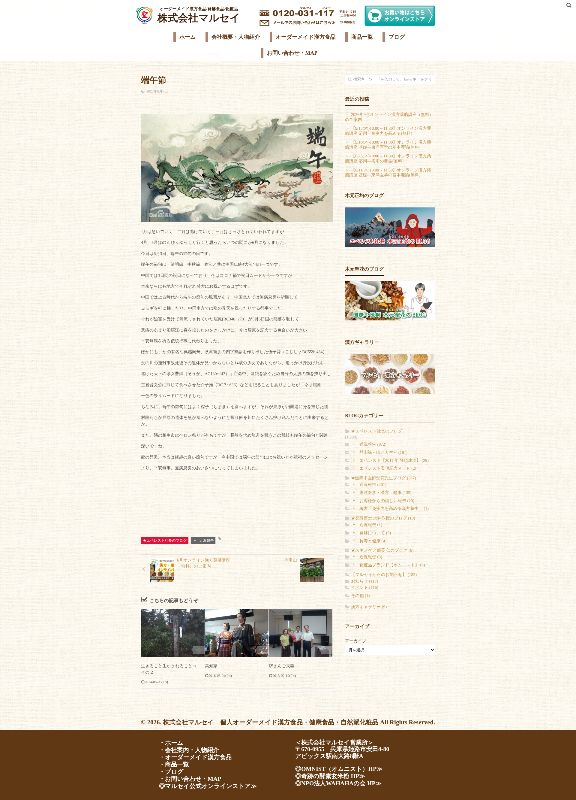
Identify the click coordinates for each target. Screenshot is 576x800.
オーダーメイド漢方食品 (306, 37)
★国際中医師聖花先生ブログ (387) (383, 478)
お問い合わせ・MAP (292, 53)
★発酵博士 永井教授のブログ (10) (383, 518)
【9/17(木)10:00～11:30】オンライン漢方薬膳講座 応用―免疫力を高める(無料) (388, 131)
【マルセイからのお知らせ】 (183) (384, 575)
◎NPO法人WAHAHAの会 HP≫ (338, 783)
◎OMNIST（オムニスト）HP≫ (338, 769)
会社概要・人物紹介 (236, 37)
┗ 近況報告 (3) (366, 557)
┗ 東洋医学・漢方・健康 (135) (381, 493)
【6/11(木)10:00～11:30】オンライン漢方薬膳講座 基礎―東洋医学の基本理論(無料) (388, 173)
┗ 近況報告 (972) (368, 444)
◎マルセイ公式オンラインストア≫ (208, 786)
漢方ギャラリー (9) (369, 607)
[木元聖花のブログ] (390, 300)
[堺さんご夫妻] (300, 633)
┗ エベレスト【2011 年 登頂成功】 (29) (390, 461)
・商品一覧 (174, 764)
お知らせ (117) (364, 581)
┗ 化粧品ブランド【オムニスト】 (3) (388, 565)
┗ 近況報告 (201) (368, 485)
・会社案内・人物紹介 (189, 750)
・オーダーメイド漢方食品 (195, 757)
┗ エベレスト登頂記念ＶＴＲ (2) (383, 468)
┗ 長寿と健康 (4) (368, 541)
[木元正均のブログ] (390, 227)
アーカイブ (355, 641)
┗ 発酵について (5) (371, 533)
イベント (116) (364, 588)
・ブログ (171, 771)
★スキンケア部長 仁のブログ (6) (382, 550)
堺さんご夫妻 (281, 666)
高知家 (211, 666)
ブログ (396, 37)
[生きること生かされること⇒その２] (173, 633)
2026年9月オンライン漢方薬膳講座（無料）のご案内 (389, 117)
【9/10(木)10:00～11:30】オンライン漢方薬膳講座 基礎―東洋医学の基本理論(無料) (388, 145)
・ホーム (171, 743)
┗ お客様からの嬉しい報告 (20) (382, 501)
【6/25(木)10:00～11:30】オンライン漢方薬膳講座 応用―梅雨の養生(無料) (388, 159)
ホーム (187, 37)
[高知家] (236, 633)
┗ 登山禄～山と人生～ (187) (379, 452)
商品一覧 (362, 37)
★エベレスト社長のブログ (165, 540)
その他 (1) (360, 596)
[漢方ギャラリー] (390, 374)
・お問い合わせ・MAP (190, 779)
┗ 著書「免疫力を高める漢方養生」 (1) (390, 509)
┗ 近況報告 (203, 540)
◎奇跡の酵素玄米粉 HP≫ (330, 776)
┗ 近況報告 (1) (366, 525)
